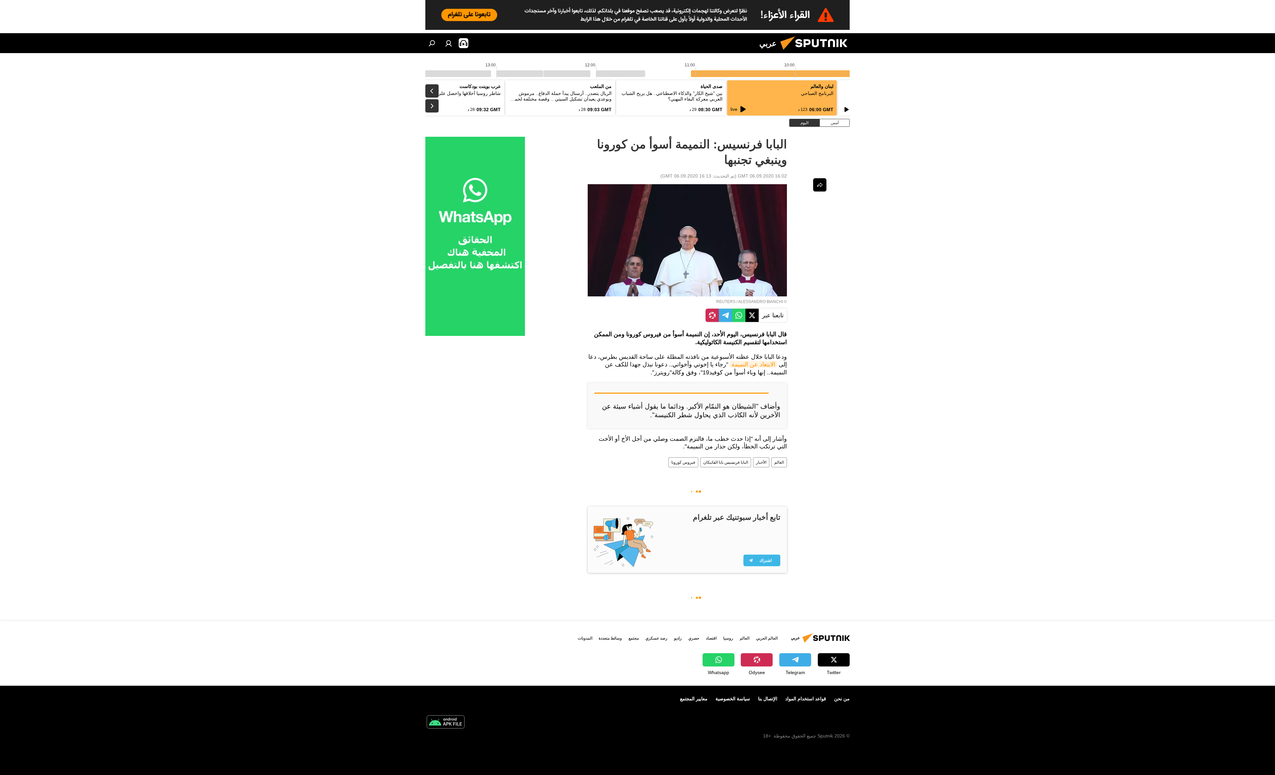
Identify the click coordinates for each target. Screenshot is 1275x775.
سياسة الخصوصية (733, 698)
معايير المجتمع (694, 698)
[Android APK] (445, 722)
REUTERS (725, 301)
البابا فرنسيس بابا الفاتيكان (725, 462)
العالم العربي (767, 638)
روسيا (728, 638)
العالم (779, 462)
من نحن (842, 698)
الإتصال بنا (767, 698)
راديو (678, 638)
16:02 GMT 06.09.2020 (762, 176)
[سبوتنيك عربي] (816, 51)
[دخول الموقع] (448, 43)
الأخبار (761, 462)
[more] (819, 185)
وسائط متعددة (610, 638)
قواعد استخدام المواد (805, 698)
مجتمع (634, 638)
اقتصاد (711, 638)
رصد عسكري (656, 638)
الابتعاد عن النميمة (753, 364)
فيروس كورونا (683, 462)
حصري (693, 638)
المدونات (585, 638)
